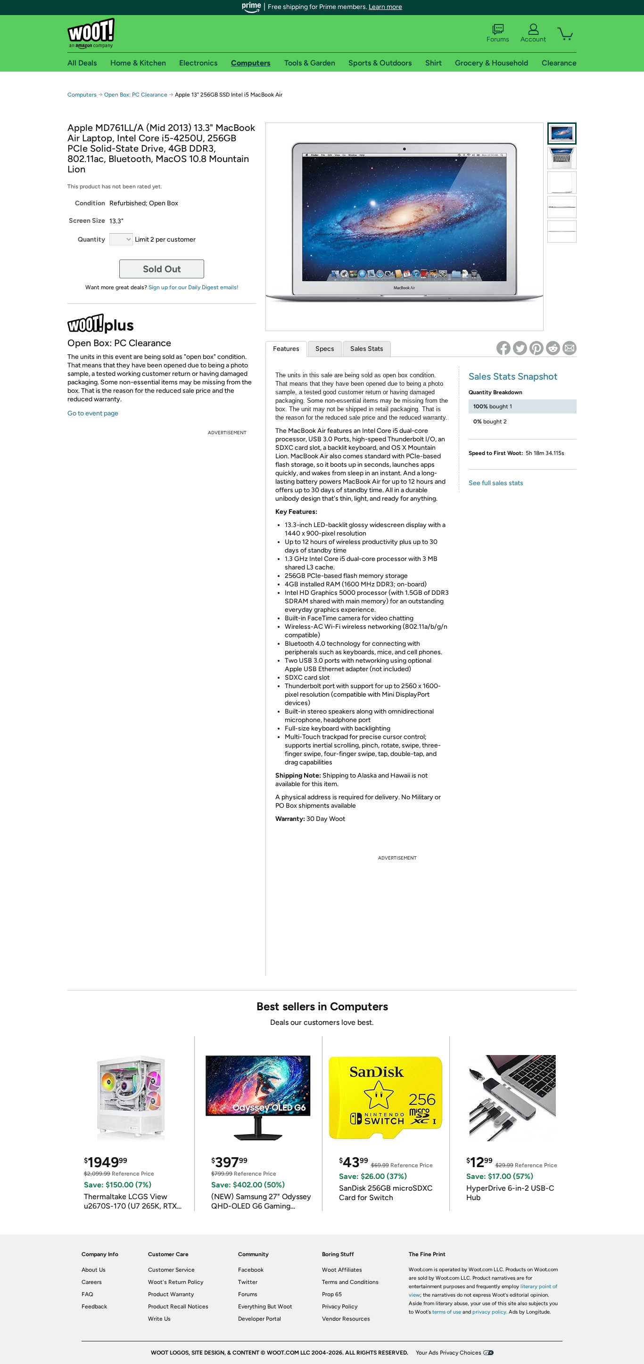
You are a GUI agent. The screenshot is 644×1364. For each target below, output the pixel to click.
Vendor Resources (346, 1318)
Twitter (247, 1282)
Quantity (91, 239)
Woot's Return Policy (175, 1282)
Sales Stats (366, 349)
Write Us (159, 1318)
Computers (82, 94)
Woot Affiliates (342, 1270)
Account (533, 39)
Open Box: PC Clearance (135, 94)
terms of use (446, 1312)
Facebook (251, 1270)
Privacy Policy (339, 1306)
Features (286, 349)
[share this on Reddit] (553, 348)
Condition (90, 203)
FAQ (87, 1294)
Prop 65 (332, 1294)
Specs (324, 349)
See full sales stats (496, 483)
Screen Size (87, 221)
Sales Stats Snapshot (513, 376)
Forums (498, 39)
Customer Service (171, 1270)
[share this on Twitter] (520, 348)
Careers (92, 1282)
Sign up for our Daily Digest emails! (194, 287)
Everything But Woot (265, 1306)
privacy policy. (489, 1312)
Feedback (94, 1306)
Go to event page (92, 413)
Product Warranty (171, 1294)
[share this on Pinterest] (536, 348)
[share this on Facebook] (503, 348)
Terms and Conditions (350, 1282)
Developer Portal (259, 1318)
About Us (94, 1270)
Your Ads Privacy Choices (448, 1352)
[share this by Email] (569, 348)
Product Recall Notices (178, 1306)
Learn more (385, 7)
